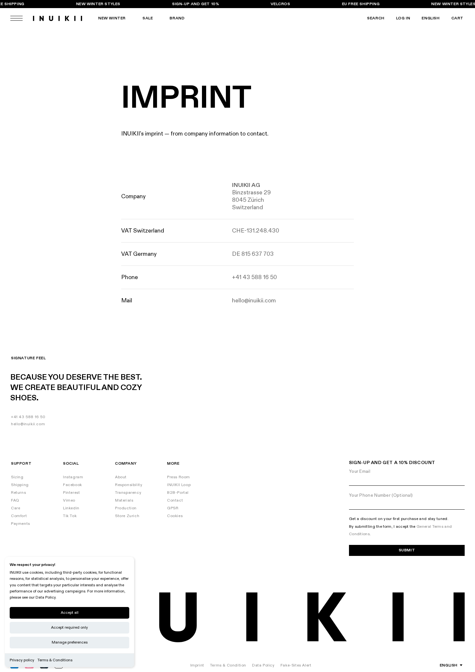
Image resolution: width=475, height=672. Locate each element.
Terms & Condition (228, 665)
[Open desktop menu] (16, 18)
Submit (407, 550)
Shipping (20, 484)
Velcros (280, 4)
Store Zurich (127, 516)
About (121, 477)
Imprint (197, 665)
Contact (175, 500)
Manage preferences (70, 642)
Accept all (70, 612)
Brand (177, 18)
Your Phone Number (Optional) (381, 495)
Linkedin (71, 508)
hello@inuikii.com (28, 424)
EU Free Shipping (361, 4)
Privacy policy (22, 660)
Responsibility (128, 484)
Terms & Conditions (54, 660)
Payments (20, 523)
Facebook (72, 484)
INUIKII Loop (179, 484)
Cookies (175, 516)
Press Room (178, 477)
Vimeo (69, 500)
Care (15, 508)
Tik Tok (70, 516)
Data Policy (263, 665)
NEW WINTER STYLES (98, 4)
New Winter (112, 18)
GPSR (172, 508)
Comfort (19, 516)
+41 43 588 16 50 (28, 417)
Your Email (359, 471)
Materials (124, 500)
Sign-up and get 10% (195, 4)
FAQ (15, 500)
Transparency (128, 492)
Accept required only (69, 627)
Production (126, 508)
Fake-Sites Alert (295, 665)
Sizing (17, 477)
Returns (18, 492)
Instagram (73, 477)
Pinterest (71, 492)
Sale (147, 18)
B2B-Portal (178, 492)
